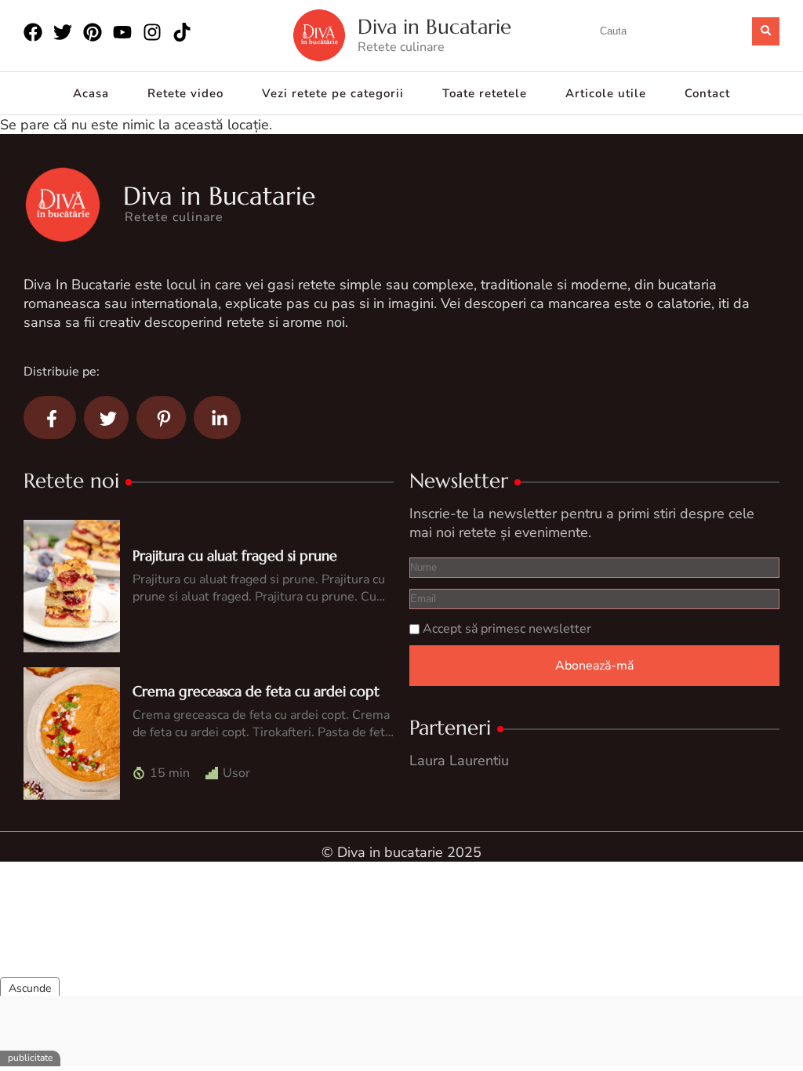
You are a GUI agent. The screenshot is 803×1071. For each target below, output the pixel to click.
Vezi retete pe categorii (333, 93)
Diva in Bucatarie (434, 27)
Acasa (91, 93)
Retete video (185, 93)
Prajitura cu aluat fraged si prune (235, 555)
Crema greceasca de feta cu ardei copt (256, 691)
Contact (707, 93)
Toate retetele (484, 93)
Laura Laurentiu (459, 760)
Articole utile (605, 93)
